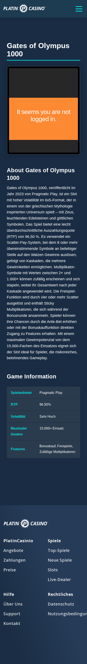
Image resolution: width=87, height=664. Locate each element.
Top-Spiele (58, 550)
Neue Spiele (60, 560)
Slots (53, 570)
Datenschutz (61, 604)
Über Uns (13, 604)
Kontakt (11, 623)
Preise (9, 570)
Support (11, 614)
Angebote (13, 550)
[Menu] (79, 9)
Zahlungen (14, 560)
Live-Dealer (59, 579)
